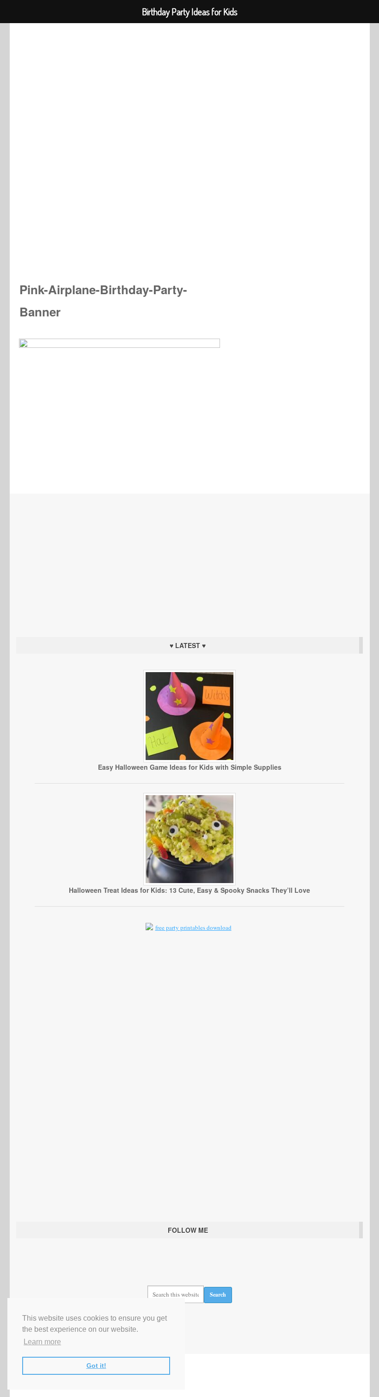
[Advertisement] (189, 563)
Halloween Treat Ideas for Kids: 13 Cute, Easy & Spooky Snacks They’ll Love (189, 890)
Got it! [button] (96, 1365)
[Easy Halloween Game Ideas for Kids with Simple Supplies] (189, 760)
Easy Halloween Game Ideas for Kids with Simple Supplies (189, 767)
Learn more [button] (42, 1342)
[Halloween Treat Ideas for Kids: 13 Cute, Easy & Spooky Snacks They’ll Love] (189, 883)
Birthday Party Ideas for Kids (189, 139)
